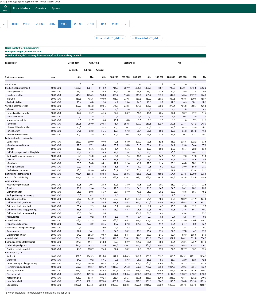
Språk (55, 8)
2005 (26, 23)
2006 (39, 23)
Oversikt (40, 8)
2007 (52, 23)
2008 (64, 23)
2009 (77, 23)
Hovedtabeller (21, 8)
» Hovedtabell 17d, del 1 (146, 38)
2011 (102, 23)
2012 (115, 23)
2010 (90, 23)
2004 (13, 23)
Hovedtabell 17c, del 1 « (110, 38)
